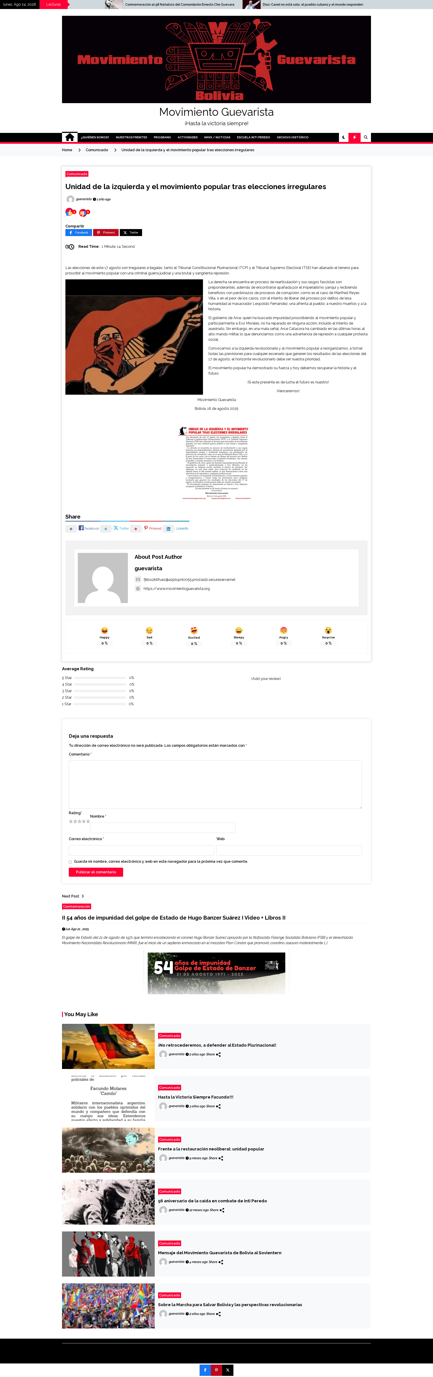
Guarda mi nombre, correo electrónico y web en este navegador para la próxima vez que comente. (161, 861)
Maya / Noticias (217, 137)
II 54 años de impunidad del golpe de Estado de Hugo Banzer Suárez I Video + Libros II (174, 917)
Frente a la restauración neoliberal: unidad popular (211, 1148)
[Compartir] (205, 1370)
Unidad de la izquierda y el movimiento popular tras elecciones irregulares (195, 186)
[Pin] (216, 1370)
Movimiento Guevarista (216, 112)
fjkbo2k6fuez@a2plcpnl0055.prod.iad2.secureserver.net (189, 579)
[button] (343, 137)
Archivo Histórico (293, 137)
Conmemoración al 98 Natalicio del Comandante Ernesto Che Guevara (75, 4)
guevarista (148, 568)
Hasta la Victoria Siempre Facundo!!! (195, 1096)
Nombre (98, 816)
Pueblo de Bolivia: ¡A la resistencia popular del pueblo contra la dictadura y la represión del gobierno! (345, 4)
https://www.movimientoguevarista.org (177, 588)
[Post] (227, 1370)
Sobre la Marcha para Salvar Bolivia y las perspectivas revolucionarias (230, 1304)
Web (220, 839)
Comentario (80, 754)
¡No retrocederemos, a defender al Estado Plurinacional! (217, 1045)
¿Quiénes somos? (95, 137)
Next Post (70, 896)
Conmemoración (76, 906)
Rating (75, 813)
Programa (162, 137)
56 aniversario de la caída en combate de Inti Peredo (212, 1200)
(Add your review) (266, 679)
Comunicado (77, 174)
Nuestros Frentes (131, 137)
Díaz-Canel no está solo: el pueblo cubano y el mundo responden (208, 4)
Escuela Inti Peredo (253, 137)
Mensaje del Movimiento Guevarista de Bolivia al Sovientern (219, 1252)
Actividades (188, 137)
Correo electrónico (86, 839)
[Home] (70, 137)
